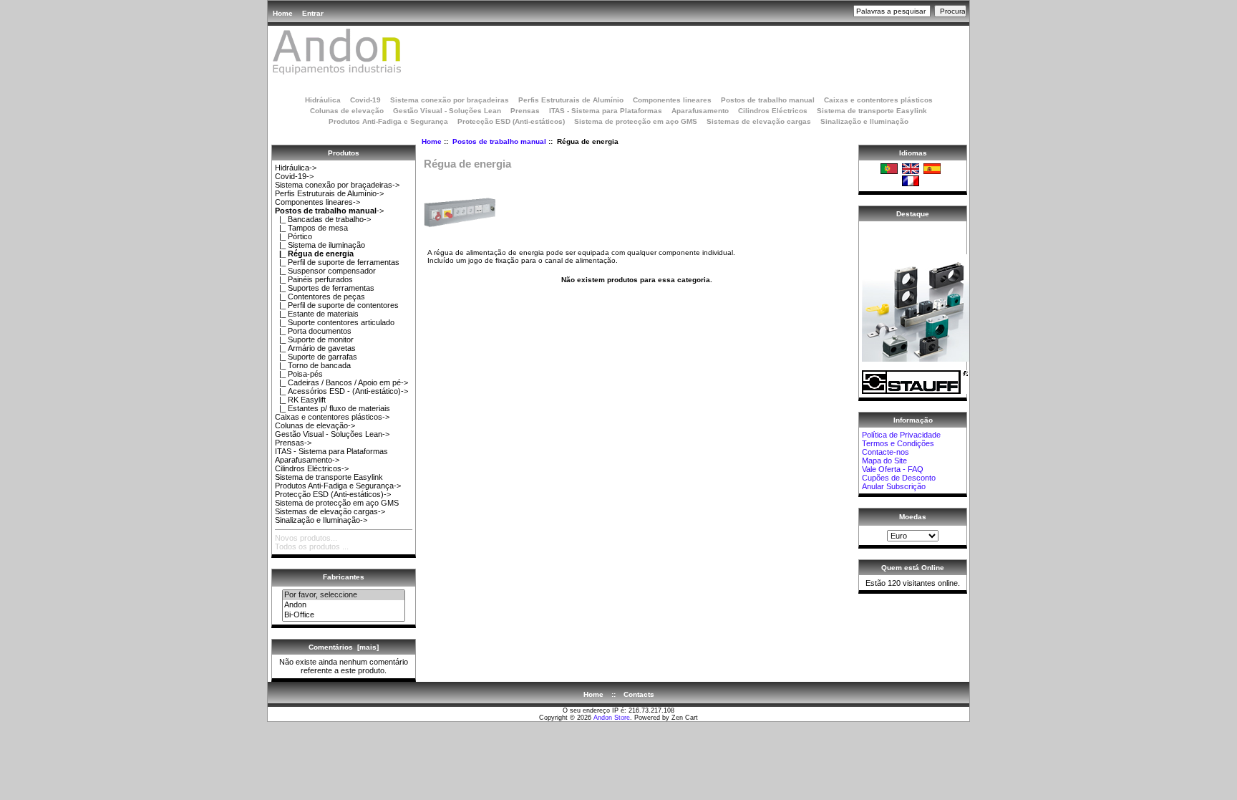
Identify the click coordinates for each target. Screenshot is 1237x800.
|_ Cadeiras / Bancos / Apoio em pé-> (341, 382)
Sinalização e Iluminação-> (321, 520)
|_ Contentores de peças (320, 296)
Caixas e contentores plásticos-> (332, 417)
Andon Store (611, 717)
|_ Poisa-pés (299, 374)
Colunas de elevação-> (315, 425)
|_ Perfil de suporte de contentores (337, 305)
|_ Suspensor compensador (325, 270)
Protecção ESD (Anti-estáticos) (511, 121)
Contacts (639, 694)
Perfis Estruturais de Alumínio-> (329, 193)
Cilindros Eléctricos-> (312, 468)
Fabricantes (343, 577)
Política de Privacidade (901, 434)
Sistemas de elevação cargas (759, 121)
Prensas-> (293, 442)
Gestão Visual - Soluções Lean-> (332, 434)
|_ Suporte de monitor (314, 339)
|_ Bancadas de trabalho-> (323, 219)
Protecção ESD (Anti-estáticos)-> (333, 494)
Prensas (525, 111)
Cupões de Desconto (899, 477)
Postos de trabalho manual (499, 141)
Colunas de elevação (347, 111)
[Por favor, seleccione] (343, 595)
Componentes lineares (672, 100)
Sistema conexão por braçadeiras (449, 100)
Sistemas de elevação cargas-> (330, 511)
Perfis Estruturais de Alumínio (571, 100)
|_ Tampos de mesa (311, 227)
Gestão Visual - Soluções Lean (447, 111)
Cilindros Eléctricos (772, 111)
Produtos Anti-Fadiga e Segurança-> (338, 485)
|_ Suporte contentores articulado (334, 322)
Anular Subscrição (894, 486)
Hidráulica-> (295, 167)
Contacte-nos (885, 452)
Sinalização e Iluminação (864, 121)
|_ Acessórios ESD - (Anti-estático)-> (341, 391)
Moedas (912, 517)
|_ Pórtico (293, 236)
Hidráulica (323, 100)
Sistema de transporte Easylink (872, 111)
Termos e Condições (898, 443)
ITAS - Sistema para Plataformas (605, 111)
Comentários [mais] (344, 647)
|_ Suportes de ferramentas (324, 288)
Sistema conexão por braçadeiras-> (337, 184)
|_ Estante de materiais (317, 313)
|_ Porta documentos (313, 331)
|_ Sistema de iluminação (320, 245)
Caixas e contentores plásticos (878, 100)
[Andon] (343, 605)
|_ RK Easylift (300, 399)
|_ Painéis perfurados (314, 279)
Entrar (313, 13)
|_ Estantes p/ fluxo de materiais (332, 408)
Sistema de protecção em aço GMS (635, 121)
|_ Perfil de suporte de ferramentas (337, 262)
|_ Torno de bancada (313, 365)
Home (283, 13)
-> (329, 210)
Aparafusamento (700, 111)
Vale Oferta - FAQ (892, 469)
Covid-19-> (294, 176)
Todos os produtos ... (312, 546)
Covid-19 (365, 100)
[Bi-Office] (343, 615)
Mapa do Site (884, 460)
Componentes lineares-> (317, 202)
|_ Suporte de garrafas (316, 356)
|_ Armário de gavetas (315, 348)
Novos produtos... (306, 538)
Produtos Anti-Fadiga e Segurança (388, 121)
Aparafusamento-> (307, 460)
